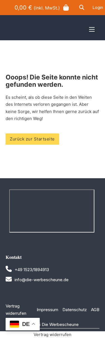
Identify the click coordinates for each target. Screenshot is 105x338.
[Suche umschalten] (81, 7)
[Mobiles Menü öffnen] (92, 29)
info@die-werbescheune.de (42, 279)
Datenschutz (74, 309)
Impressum (47, 309)
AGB (95, 309)
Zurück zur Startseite (32, 139)
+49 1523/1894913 (32, 269)
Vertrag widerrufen (18, 309)
